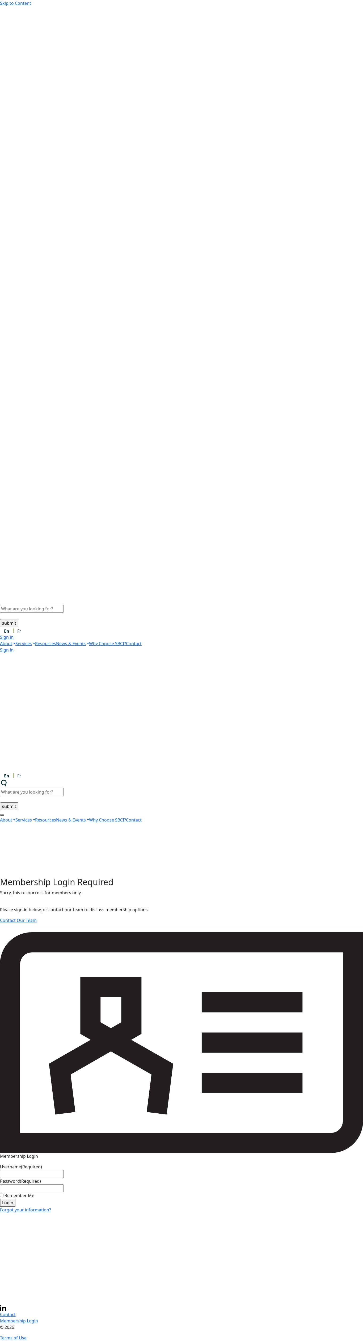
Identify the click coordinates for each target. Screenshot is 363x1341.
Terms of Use (13, 1338)
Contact (134, 643)
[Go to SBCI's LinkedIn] (3, 1308)
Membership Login (19, 1321)
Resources (45, 643)
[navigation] (181, 643)
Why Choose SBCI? (107, 643)
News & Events (71, 643)
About (6, 643)
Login (7, 1203)
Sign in (7, 637)
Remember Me (19, 1195)
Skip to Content (15, 3)
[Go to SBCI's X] (10, 1308)
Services (23, 643)
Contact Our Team (18, 920)
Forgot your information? (25, 1210)
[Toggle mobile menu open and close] (2, 815)
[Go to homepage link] (181, 65)
